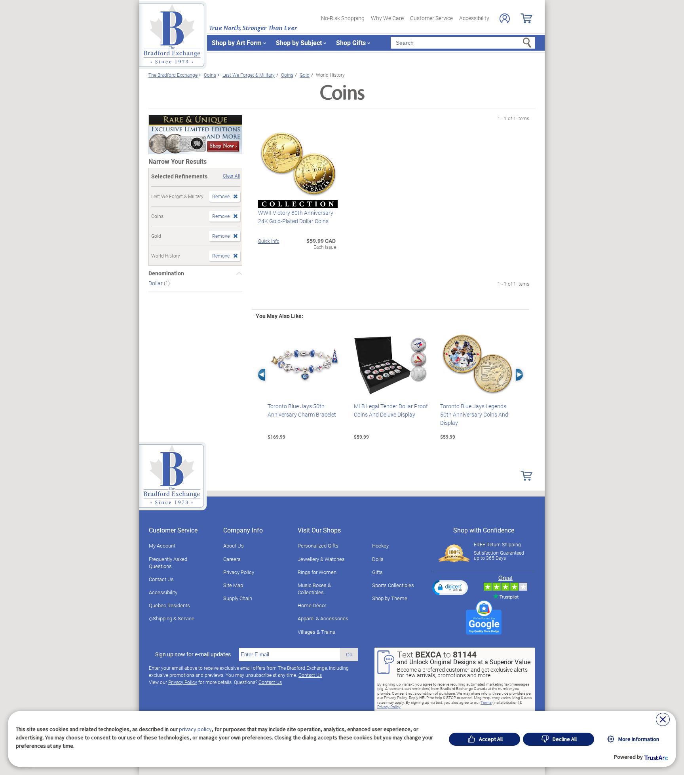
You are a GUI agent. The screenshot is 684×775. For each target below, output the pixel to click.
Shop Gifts (351, 42)
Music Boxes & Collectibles (314, 589)
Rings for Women (317, 572)
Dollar (156, 283)
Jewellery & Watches (321, 559)
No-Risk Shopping (343, 18)
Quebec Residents (169, 605)
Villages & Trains (316, 631)
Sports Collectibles (393, 585)
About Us (233, 545)
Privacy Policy (238, 572)
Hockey (380, 545)
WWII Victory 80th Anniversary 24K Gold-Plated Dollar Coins (295, 217)
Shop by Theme (389, 598)
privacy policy (195, 729)
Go (349, 654)
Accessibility (474, 18)
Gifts (377, 572)
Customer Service (431, 18)
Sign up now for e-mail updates (193, 654)
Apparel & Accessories (323, 618)
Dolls (378, 559)
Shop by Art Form (237, 42)
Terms (486, 702)
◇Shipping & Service (171, 618)
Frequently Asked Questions (168, 562)
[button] (450, 587)
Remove (221, 196)
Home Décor (312, 605)
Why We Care (387, 18)
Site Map (233, 585)
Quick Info (268, 241)
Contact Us (161, 579)
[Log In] (505, 18)
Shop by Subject (299, 42)
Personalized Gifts (318, 545)
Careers (232, 559)
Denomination (166, 273)
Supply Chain (237, 598)
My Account (162, 545)
